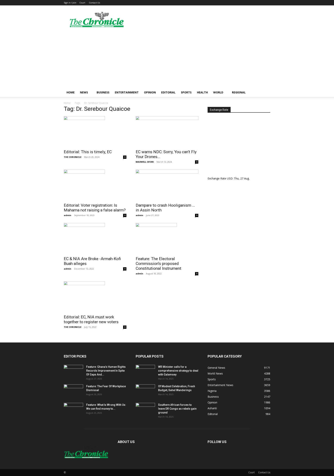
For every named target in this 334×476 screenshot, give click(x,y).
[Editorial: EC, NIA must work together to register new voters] (95, 296)
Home (70, 92)
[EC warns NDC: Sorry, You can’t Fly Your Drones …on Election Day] (167, 131)
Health (202, 92)
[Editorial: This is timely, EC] (95, 131)
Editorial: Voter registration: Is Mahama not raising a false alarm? (95, 207)
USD (230, 178)
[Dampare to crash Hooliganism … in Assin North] (167, 185)
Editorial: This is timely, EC (88, 152)
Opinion (150, 92)
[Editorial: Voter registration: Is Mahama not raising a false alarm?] (95, 185)
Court (82, 2)
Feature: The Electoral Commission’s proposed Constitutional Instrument (158, 263)
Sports (186, 92)
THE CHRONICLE (72, 157)
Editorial (168, 92)
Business (103, 92)
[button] (265, 93)
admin (67, 215)
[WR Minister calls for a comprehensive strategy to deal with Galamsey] (145, 371)
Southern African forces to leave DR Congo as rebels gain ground (177, 408)
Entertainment (127, 92)
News (84, 92)
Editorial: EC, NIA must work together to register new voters (91, 319)
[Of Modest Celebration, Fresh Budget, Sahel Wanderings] (145, 391)
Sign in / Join (70, 2)
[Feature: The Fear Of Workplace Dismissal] (73, 391)
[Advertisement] (167, 59)
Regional (239, 92)
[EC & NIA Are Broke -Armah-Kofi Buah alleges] (95, 238)
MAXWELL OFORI (145, 161)
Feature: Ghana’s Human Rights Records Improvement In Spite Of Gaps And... (106, 370)
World (218, 92)
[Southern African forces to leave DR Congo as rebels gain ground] (145, 409)
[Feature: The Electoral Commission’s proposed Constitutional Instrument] (167, 238)
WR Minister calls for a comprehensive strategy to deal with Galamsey (178, 370)
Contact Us (94, 2)
